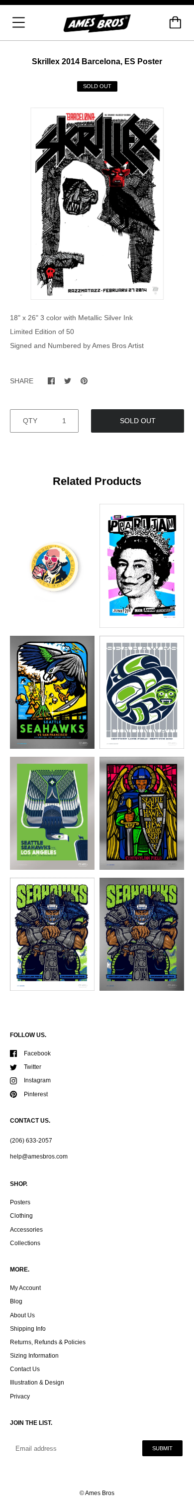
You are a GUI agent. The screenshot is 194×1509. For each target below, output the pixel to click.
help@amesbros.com (39, 1156)
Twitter (32, 1066)
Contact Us (25, 1369)
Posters (20, 1202)
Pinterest (36, 1094)
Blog (16, 1301)
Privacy (20, 1396)
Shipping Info (28, 1328)
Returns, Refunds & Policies (48, 1342)
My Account (25, 1287)
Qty (30, 421)
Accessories (26, 1229)
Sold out (138, 421)
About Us (22, 1315)
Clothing (21, 1215)
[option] (97, 204)
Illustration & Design (37, 1382)
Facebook (37, 1053)
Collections (25, 1243)
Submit (162, 1448)
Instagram (37, 1080)
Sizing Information (34, 1355)
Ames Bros (99, 1493)
